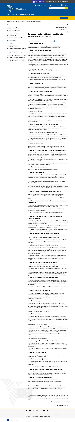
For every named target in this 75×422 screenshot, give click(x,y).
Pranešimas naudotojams (15, 414)
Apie (8, 14)
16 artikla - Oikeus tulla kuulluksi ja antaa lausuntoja (17, 55)
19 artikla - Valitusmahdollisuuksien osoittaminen (17, 60)
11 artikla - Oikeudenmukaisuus (14, 44)
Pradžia (8, 21)
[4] (28, 395)
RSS (49, 416)
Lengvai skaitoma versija (39, 1)
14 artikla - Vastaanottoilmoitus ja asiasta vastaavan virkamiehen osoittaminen (17, 50)
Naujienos (31, 14)
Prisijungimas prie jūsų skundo (42, 5)
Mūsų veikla (14, 14)
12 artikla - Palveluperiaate (13, 46)
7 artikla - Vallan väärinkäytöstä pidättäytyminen (16, 37)
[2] (28, 390)
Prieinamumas (31, 414)
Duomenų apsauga (24, 414)
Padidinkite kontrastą (64, 1)
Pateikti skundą (23, 14)
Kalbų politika (46, 414)
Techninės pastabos (39, 414)
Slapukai (36, 416)
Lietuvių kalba (64, 5)
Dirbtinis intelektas (54, 414)
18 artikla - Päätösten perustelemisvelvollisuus (16, 59)
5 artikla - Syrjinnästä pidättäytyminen (15, 33)
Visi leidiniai (22, 21)
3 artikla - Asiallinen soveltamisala (14, 30)
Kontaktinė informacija (55, 5)
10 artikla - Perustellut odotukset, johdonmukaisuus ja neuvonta (17, 43)
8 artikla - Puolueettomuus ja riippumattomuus (16, 38)
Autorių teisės (61, 414)
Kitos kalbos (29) (64, 29)
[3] (28, 393)
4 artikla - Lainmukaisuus (13, 32)
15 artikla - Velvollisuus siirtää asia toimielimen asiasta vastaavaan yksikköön (16, 53)
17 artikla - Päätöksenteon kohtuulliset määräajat (17, 57)
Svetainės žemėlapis (43, 416)
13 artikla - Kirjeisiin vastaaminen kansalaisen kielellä (17, 48)
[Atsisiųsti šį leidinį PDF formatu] (67, 32)
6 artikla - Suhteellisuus (12, 35)
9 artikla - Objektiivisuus (12, 40)
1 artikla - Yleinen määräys (13, 27)
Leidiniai (17, 21)
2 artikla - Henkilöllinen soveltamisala (15, 28)
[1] (28, 385)
